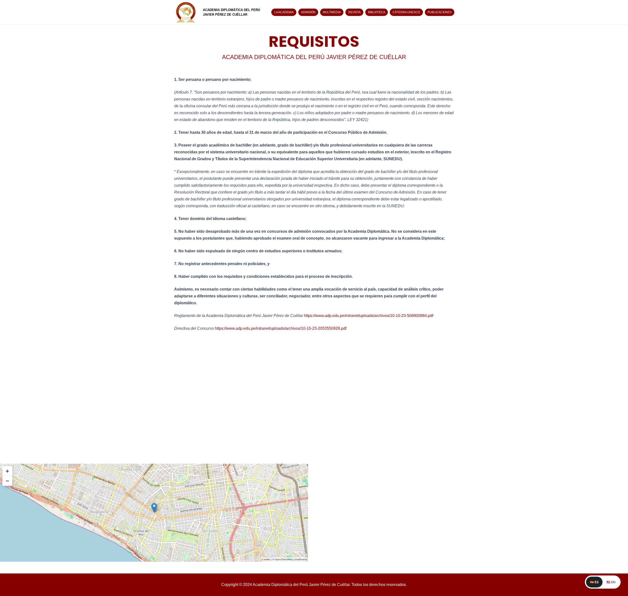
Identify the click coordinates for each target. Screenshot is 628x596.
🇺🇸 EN (610, 582)
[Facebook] (18, 457)
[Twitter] (43, 457)
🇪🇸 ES (594, 582)
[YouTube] (67, 457)
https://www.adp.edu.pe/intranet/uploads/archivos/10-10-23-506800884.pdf (368, 316)
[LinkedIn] (55, 457)
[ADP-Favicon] (185, 12)
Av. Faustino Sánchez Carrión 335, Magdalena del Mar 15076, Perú (59, 391)
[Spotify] (80, 457)
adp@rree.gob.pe (62, 423)
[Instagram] (6, 457)
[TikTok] (31, 457)
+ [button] (7, 471)
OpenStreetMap (284, 559)
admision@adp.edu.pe (85, 411)
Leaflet (266, 559)
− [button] (7, 480)
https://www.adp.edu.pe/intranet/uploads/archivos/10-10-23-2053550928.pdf (280, 328)
